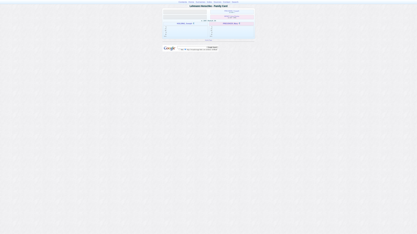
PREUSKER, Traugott (231, 11)
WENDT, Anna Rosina (231, 16)
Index (209, 2)
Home (191, 2)
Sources (217, 2)
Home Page (208, 40)
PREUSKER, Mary (230, 23)
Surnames (200, 2)
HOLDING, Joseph (184, 23)
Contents (183, 2)
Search (235, 2)
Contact (226, 2)
